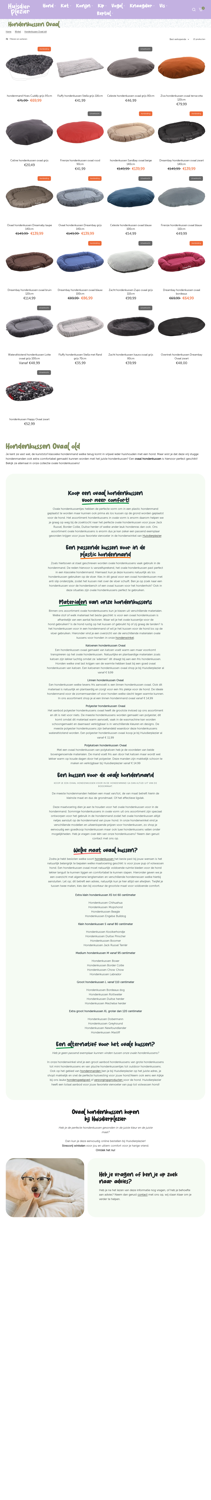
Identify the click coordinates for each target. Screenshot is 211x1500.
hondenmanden (91, 1071)
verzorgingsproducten (108, 1079)
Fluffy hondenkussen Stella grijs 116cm (80, 95)
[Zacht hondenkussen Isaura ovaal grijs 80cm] (131, 326)
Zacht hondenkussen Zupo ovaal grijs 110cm (131, 291)
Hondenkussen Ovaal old (35, 31)
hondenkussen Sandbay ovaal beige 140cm (131, 162)
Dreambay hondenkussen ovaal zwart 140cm (181, 162)
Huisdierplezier (152, 535)
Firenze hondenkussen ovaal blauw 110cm (181, 227)
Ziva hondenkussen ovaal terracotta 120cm (182, 97)
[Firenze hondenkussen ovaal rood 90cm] (80, 132)
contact (143, 1194)
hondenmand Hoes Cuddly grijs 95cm (29, 95)
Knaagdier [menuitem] (141, 6)
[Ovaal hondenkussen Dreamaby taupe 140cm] (29, 197)
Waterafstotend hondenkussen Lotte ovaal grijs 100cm (29, 356)
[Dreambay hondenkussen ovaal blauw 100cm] (80, 262)
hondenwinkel (125, 637)
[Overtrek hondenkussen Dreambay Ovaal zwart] (181, 326)
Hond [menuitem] (48, 6)
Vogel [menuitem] (117, 6)
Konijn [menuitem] (83, 6)
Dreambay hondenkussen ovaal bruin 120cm (29, 291)
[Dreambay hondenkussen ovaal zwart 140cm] (181, 132)
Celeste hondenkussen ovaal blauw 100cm (131, 227)
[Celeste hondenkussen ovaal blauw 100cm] (131, 197)
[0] (200, 9)
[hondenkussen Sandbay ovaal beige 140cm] (131, 132)
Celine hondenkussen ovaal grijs (29, 160)
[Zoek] (194, 9)
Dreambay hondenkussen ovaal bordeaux (181, 291)
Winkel (18, 31)
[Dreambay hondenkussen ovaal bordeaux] (181, 262)
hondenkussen (104, 858)
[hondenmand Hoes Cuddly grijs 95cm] (29, 67)
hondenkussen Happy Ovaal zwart (29, 419)
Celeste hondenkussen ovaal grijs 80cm (130, 95)
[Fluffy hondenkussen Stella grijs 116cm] (80, 67)
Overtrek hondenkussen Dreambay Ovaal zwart (181, 356)
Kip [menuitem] (101, 6)
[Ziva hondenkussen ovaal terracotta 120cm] (181, 67)
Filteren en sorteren (18, 39)
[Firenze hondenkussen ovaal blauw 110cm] (181, 197)
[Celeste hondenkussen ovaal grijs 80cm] (131, 67)
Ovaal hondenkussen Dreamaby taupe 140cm (29, 227)
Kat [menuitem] (65, 6)
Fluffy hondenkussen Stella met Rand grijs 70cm (80, 356)
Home (8, 31)
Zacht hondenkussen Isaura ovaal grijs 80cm (130, 356)
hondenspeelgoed (79, 1079)
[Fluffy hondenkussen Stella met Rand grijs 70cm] (80, 326)
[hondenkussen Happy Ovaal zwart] (29, 391)
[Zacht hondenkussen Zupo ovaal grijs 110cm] (131, 262)
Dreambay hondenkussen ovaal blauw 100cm (80, 291)
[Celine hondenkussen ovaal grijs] (29, 132)
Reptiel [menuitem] (104, 13)
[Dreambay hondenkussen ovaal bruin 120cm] (29, 262)
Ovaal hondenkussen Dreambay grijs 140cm (80, 227)
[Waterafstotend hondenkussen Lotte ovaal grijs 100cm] (29, 326)
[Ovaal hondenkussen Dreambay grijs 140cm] (80, 197)
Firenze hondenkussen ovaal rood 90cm (80, 162)
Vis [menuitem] (162, 6)
